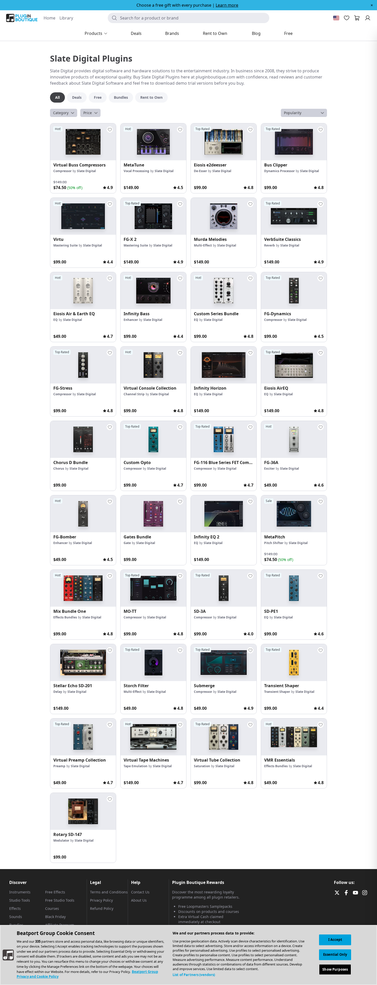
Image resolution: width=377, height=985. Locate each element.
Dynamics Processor (279, 171)
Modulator (61, 840)
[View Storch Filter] (153, 662)
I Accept (335, 939)
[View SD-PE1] (294, 588)
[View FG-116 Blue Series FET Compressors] (223, 439)
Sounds (15, 916)
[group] (83, 158)
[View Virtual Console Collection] (153, 365)
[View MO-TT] (153, 588)
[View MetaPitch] (294, 513)
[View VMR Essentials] (294, 736)
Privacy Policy (101, 900)
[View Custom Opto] (153, 439)
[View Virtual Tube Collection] (223, 736)
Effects (15, 908)
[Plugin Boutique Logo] (21, 18)
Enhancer (131, 320)
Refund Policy (101, 908)
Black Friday (55, 916)
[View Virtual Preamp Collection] (83, 736)
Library (66, 18)
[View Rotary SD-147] (83, 811)
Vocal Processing (136, 171)
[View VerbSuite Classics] (294, 216)
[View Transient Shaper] (294, 662)
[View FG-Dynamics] (294, 290)
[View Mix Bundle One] (83, 588)
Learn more (227, 5)
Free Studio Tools (59, 900)
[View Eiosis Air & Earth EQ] (83, 290)
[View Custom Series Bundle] (223, 290)
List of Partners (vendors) (194, 974)
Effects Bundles (65, 617)
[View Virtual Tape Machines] (153, 736)
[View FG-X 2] (153, 216)
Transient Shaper (277, 692)
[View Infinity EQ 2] (223, 513)
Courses (52, 908)
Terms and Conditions (109, 892)
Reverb (269, 245)
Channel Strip (134, 394)
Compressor (62, 171)
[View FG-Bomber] (83, 513)
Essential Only (335, 954)
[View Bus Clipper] (294, 141)
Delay (57, 692)
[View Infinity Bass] (153, 290)
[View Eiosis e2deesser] (223, 141)
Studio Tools (19, 900)
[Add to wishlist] (110, 129)
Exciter (269, 468)
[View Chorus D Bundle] (83, 439)
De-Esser (200, 171)
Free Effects (55, 892)
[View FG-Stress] (83, 365)
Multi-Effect (203, 245)
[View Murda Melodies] (223, 216)
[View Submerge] (223, 662)
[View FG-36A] (294, 439)
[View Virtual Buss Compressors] (83, 141)
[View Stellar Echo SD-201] (83, 662)
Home (49, 18)
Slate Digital (86, 171)
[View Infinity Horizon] (223, 365)
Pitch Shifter (273, 543)
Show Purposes (335, 969)
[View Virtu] (83, 216)
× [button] (372, 5)
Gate (127, 543)
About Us (139, 900)
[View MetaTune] (153, 141)
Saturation (202, 766)
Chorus (58, 468)
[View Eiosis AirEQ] (294, 365)
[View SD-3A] (223, 588)
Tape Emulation (135, 766)
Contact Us (140, 892)
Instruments (20, 892)
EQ (55, 320)
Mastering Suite (65, 245)
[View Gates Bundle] (153, 513)
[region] (188, 955)
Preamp (59, 766)
